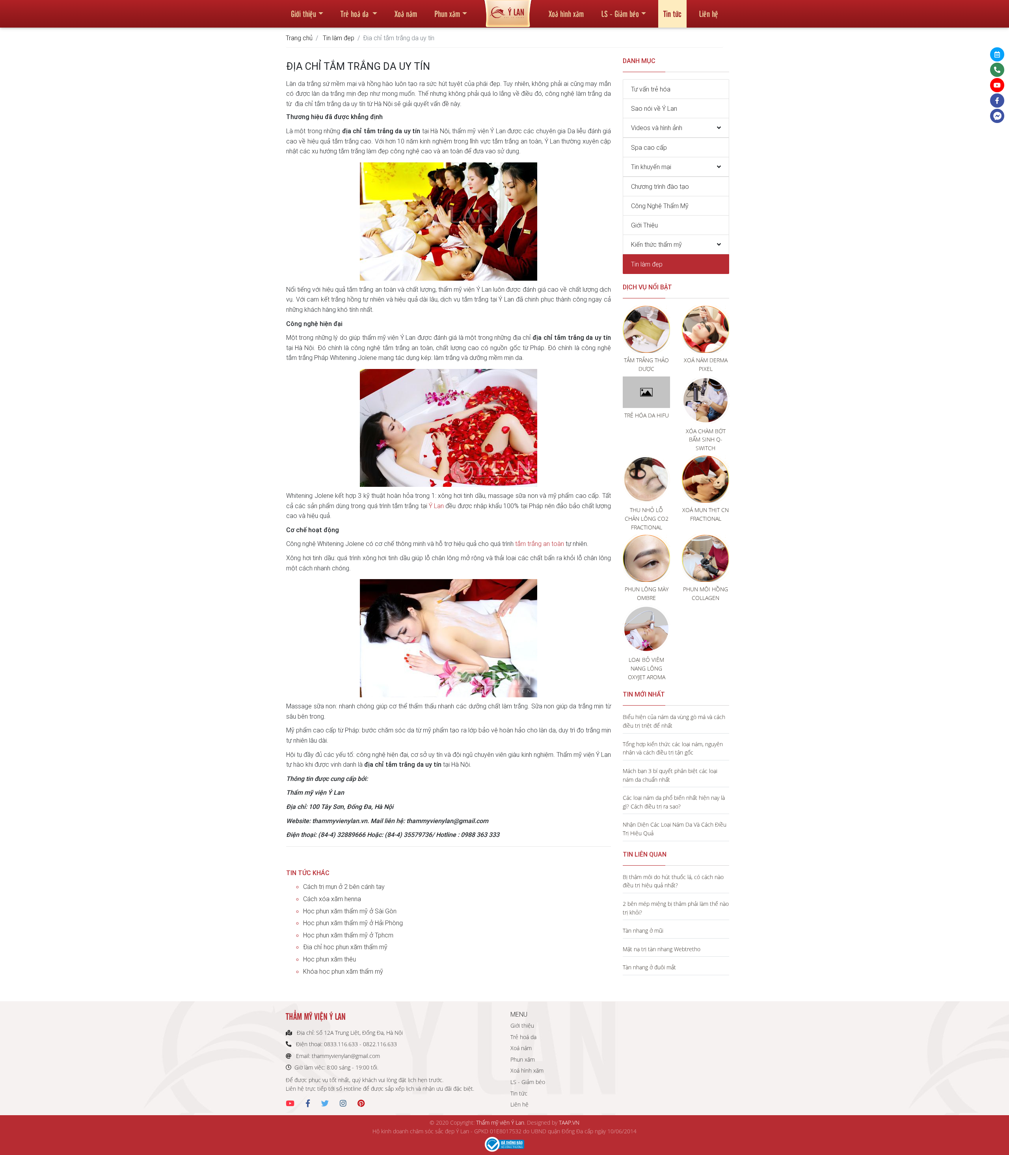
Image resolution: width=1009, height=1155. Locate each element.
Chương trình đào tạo (660, 186)
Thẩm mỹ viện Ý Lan (500, 1122)
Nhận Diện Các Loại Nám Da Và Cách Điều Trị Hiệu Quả (674, 829)
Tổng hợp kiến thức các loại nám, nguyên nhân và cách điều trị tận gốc (673, 748)
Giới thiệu (303, 13)
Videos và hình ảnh (656, 128)
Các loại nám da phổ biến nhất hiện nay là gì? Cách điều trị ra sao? (674, 802)
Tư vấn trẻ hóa (650, 89)
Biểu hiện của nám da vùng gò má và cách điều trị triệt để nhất (674, 721)
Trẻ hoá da (355, 13)
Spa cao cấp (649, 147)
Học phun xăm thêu (329, 959)
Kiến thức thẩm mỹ (656, 244)
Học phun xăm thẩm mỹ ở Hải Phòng (353, 923)
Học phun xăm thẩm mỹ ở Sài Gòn (350, 911)
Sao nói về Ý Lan (654, 108)
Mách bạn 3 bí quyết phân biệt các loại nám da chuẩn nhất (670, 775)
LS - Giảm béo (620, 13)
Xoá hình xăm (566, 13)
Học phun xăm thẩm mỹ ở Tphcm (348, 935)
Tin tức (672, 13)
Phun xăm (447, 13)
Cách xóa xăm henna (332, 899)
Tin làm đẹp (338, 38)
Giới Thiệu (644, 225)
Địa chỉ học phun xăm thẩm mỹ (345, 947)
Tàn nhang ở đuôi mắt (649, 967)
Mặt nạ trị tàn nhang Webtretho (661, 949)
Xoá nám (406, 13)
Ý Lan (436, 506)
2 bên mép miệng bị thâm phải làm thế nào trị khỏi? (676, 908)
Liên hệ (708, 13)
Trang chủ (299, 38)
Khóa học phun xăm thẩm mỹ (343, 971)
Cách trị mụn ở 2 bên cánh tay (344, 886)
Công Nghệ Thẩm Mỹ (660, 206)
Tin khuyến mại (651, 167)
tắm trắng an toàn (539, 544)
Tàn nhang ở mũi (643, 930)
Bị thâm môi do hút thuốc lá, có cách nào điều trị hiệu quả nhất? (673, 881)
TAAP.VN (569, 1122)
